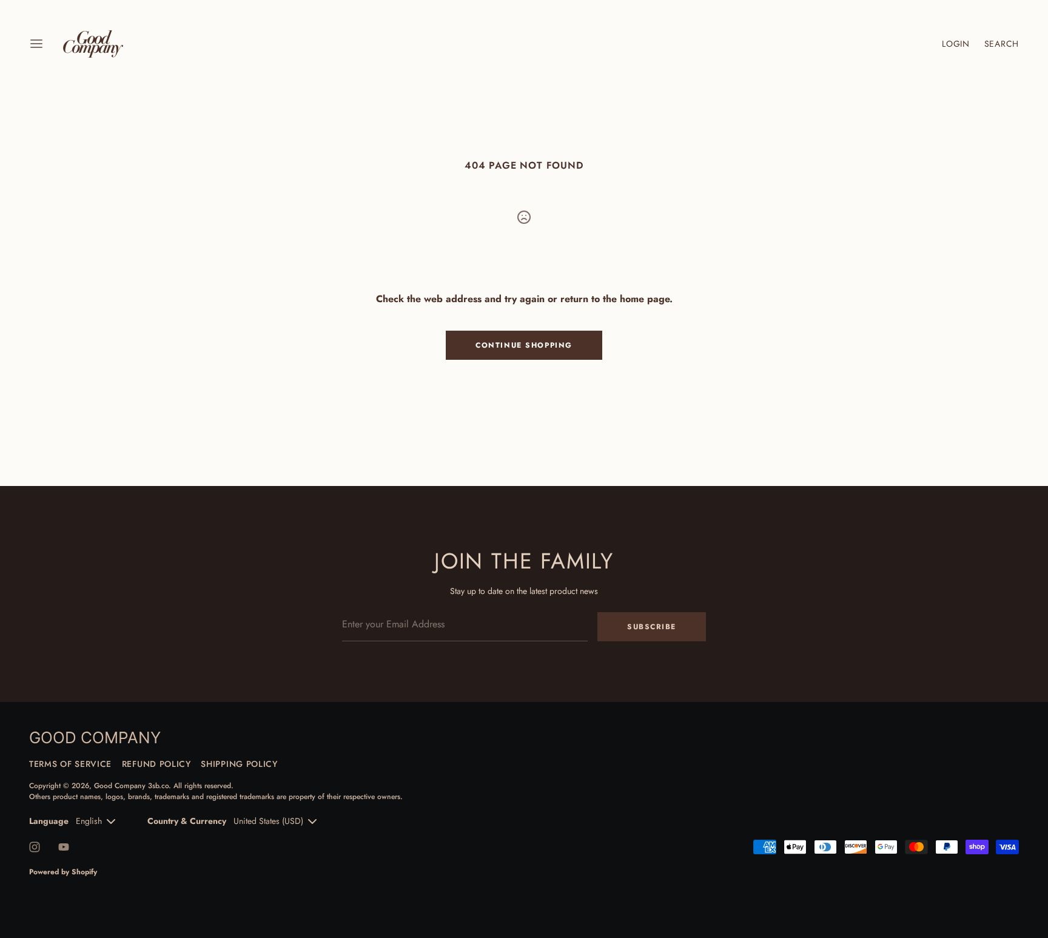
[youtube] (63, 847)
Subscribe (651, 626)
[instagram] (34, 847)
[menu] (36, 43)
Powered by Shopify (63, 871)
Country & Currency (186, 821)
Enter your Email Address (392, 604)
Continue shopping (524, 345)
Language (49, 821)
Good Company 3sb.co (131, 785)
